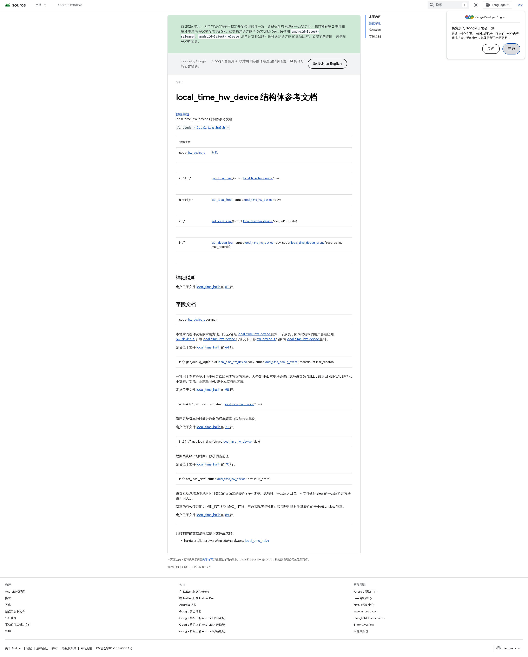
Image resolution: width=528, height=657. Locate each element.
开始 (511, 49)
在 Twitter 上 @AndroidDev (196, 598)
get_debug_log (222, 243)
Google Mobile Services (369, 618)
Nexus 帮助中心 (364, 605)
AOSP (179, 82)
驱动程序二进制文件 (18, 624)
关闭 (491, 49)
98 (227, 390)
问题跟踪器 (361, 631)
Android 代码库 (15, 591)
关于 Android (13, 648)
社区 (29, 648)
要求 (8, 598)
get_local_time (222, 178)
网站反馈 (86, 648)
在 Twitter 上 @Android (194, 591)
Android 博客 (187, 605)
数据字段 (182, 114)
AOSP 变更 (189, 41)
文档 (39, 5)
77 (227, 427)
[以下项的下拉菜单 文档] (47, 5)
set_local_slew (222, 221)
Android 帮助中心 (365, 591)
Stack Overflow (364, 624)
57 (227, 287)
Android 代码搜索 (70, 5)
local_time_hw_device (258, 178)
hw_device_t (196, 153)
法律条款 (42, 648)
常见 (215, 153)
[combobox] (448, 5)
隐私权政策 (69, 648)
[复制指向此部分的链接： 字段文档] (201, 304)
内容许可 (207, 559)
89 (227, 515)
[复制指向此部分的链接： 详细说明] (201, 278)
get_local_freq (222, 200)
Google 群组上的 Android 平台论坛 (202, 618)
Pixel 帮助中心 (363, 598)
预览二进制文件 (15, 611)
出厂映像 (10, 618)
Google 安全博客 (190, 611)
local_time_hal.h (212, 127)
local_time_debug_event (308, 243)
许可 (55, 648)
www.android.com (366, 611)
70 (227, 464)
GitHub (9, 631)
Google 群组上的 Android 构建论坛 (202, 624)
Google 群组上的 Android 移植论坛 (202, 631)
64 (227, 347)
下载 (8, 605)
